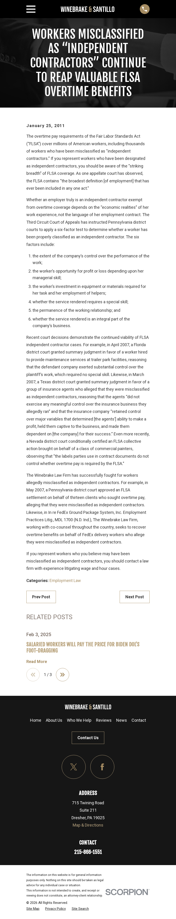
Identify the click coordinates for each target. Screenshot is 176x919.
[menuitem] (32, 908)
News (121, 720)
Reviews (104, 720)
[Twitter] (74, 767)
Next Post (134, 596)
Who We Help (79, 720)
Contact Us (88, 737)
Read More (36, 661)
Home (35, 720)
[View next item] (62, 674)
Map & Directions (88, 825)
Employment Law (65, 580)
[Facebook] (102, 767)
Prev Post (41, 596)
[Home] (87, 9)
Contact (139, 720)
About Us (54, 720)
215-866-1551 (88, 852)
